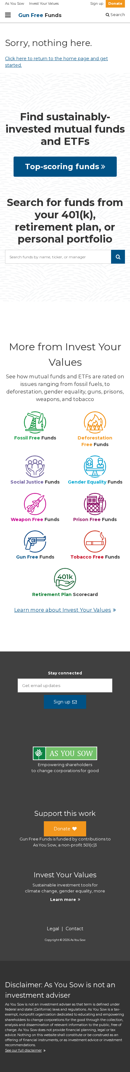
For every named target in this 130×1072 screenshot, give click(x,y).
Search (117, 14)
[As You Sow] (65, 754)
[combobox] (65, 257)
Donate (115, 4)
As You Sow (14, 4)
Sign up (96, 4)
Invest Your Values (44, 4)
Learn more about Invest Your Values (62, 610)
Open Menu (8, 15)
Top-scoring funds (62, 166)
